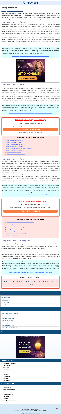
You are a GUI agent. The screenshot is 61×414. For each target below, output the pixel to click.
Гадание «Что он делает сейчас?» (14, 225)
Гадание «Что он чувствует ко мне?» (14, 227)
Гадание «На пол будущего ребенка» (14, 231)
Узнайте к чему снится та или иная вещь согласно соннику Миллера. (30, 56)
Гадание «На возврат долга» (12, 235)
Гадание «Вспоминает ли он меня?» (14, 146)
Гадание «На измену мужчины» (13, 152)
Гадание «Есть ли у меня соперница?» (15, 154)
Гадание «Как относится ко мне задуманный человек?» (19, 222)
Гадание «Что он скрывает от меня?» (15, 144)
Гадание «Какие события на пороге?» (15, 150)
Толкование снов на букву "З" (15, 11)
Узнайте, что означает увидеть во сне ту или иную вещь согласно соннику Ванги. (30, 113)
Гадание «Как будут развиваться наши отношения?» (19, 148)
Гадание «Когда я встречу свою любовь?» (16, 223)
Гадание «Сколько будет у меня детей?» (15, 233)
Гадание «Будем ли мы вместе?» (13, 229)
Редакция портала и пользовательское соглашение (30, 413)
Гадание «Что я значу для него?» (13, 142)
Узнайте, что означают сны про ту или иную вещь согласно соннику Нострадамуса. (30, 272)
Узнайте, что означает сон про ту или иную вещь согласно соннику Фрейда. (30, 194)
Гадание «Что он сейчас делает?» (14, 140)
